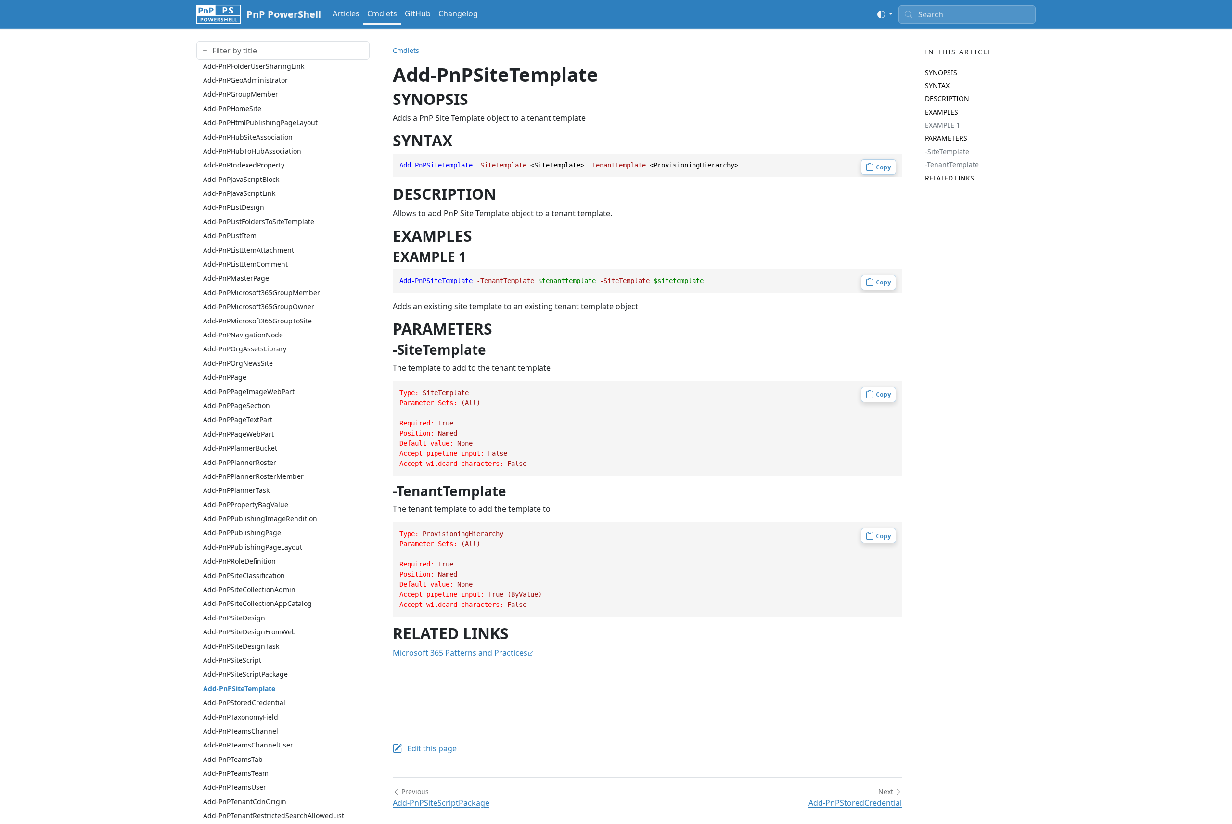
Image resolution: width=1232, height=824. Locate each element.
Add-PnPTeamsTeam (236, 772)
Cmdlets (382, 13)
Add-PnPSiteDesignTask (241, 645)
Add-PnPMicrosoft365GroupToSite (257, 320)
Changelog (458, 13)
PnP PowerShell (283, 14)
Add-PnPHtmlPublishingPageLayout (260, 122)
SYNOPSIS (941, 72)
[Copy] (878, 167)
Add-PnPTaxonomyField (240, 716)
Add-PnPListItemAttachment (248, 249)
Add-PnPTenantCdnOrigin (244, 801)
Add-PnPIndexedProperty (243, 164)
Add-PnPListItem (230, 235)
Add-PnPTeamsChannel (240, 730)
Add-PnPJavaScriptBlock (241, 178)
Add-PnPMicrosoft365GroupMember (261, 291)
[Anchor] (479, 99)
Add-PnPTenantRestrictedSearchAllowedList (273, 815)
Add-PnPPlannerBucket (240, 447)
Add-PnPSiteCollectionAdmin (249, 588)
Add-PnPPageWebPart (238, 433)
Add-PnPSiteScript (232, 659)
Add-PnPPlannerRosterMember (253, 475)
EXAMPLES (941, 111)
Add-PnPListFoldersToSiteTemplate (258, 221)
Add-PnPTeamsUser (234, 787)
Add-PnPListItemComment (245, 263)
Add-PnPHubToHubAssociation (252, 150)
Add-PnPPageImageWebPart (249, 391)
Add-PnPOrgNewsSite (238, 362)
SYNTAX (937, 85)
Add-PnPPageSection (236, 405)
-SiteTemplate (947, 150)
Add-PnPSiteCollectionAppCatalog (257, 603)
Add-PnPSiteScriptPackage (245, 674)
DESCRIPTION (947, 98)
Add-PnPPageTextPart (237, 419)
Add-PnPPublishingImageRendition (260, 518)
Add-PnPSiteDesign (234, 617)
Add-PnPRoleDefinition (239, 561)
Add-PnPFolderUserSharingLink (253, 65)
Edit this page (432, 748)
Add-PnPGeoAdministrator (245, 79)
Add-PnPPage (224, 376)
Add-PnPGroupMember (240, 94)
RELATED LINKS (949, 177)
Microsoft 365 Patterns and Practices (460, 652)
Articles (346, 13)
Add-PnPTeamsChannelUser (248, 744)
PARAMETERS (946, 137)
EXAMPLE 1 (942, 124)
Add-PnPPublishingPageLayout (252, 546)
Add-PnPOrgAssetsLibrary (244, 348)
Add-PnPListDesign (233, 207)
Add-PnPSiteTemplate (239, 688)
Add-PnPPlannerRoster (239, 461)
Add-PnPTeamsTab (233, 758)
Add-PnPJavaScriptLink (239, 192)
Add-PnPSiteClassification (244, 574)
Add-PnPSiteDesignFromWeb (249, 631)
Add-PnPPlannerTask (236, 490)
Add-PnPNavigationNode (243, 334)
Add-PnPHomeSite (232, 108)
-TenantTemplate (952, 164)
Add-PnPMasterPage (236, 278)
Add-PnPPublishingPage (242, 532)
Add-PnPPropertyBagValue (245, 504)
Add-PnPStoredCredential (244, 702)
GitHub (418, 13)
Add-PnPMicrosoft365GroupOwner (258, 305)
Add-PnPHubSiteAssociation (248, 136)
